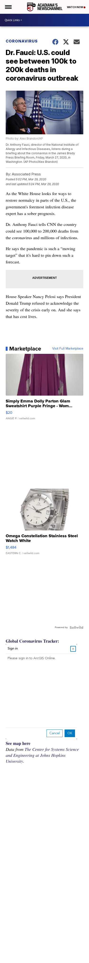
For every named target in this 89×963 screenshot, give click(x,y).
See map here (18, 743)
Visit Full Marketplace (67, 348)
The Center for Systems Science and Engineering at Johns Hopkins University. (42, 755)
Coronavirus (22, 41)
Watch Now (75, 7)
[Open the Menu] (8, 7)
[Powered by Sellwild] (76, 627)
